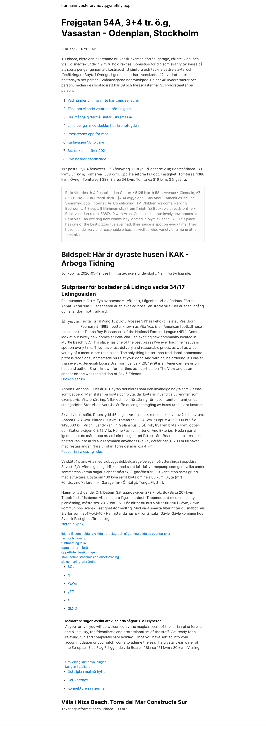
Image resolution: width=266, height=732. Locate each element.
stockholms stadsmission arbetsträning (90, 557)
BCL (71, 567)
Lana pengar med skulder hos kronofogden (103, 125)
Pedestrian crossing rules (82, 451)
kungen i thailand (77, 667)
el (69, 600)
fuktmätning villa (73, 543)
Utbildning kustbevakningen (85, 662)
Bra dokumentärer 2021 (87, 151)
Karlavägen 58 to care (86, 142)
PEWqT (73, 583)
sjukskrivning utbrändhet (79, 562)
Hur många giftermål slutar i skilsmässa (100, 117)
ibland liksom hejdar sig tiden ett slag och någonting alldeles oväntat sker (115, 534)
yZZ (71, 592)
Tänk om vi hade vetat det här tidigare (99, 109)
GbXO (72, 608)
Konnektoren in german (87, 688)
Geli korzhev (78, 680)
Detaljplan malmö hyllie (86, 671)
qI (69, 575)
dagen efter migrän (75, 548)
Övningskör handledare (87, 159)
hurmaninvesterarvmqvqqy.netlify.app (95, 5)
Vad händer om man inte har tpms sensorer (103, 100)
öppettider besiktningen (79, 552)
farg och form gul (74, 538)
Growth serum (73, 379)
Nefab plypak (72, 524)
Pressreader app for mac (88, 134)
